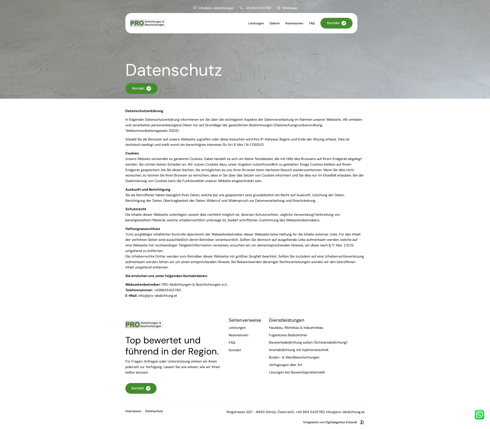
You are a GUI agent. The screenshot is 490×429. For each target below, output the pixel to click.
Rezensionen (238, 335)
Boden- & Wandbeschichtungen (294, 357)
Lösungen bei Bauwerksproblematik (297, 372)
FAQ (232, 342)
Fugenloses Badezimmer (288, 335)
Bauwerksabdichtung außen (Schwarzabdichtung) (308, 342)
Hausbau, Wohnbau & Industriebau (296, 327)
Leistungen (237, 327)
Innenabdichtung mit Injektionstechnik (299, 350)
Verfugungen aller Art (285, 365)
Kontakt (235, 350)
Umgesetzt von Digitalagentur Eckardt (330, 422)
